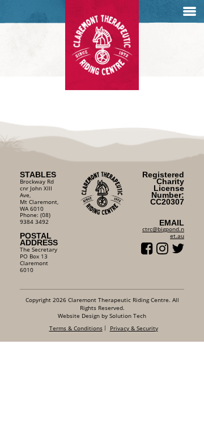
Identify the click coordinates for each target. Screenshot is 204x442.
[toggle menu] (189, 11)
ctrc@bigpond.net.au (163, 232)
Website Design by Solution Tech (102, 316)
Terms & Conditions (76, 328)
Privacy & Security (134, 328)
